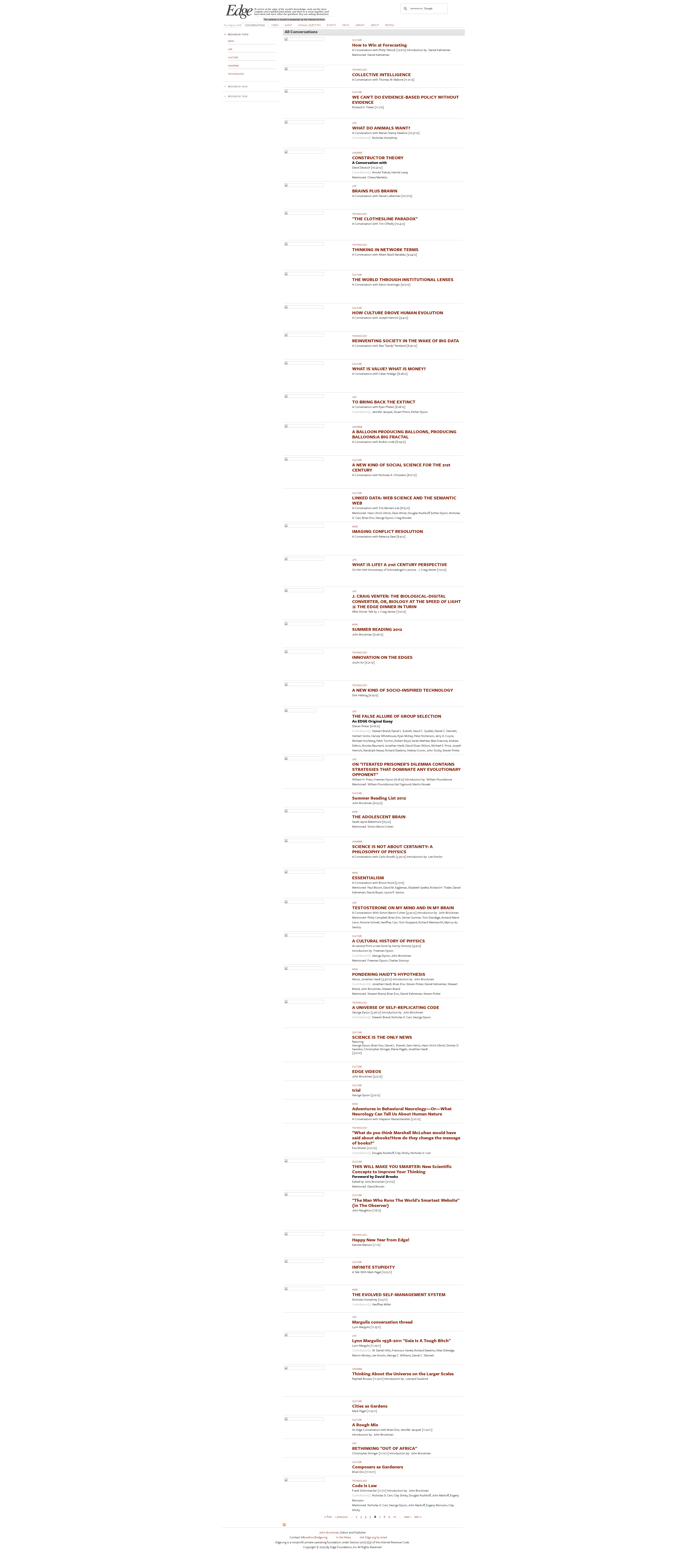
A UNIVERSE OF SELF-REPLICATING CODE (395, 1007)
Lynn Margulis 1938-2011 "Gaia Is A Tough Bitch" (401, 1340)
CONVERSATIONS (255, 25)
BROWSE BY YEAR (238, 86)
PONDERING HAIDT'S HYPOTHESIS (388, 974)
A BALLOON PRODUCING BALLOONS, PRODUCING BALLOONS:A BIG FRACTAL (404, 434)
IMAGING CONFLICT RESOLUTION (387, 531)
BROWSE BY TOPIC (238, 34)
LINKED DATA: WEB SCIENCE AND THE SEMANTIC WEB (404, 500)
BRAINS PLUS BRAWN (374, 191)
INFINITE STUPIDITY (373, 1267)
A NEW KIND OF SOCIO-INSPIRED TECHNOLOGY (402, 690)
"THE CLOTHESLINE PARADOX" (385, 218)
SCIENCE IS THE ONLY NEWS (382, 1037)
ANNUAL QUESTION (309, 25)
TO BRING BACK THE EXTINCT (383, 402)
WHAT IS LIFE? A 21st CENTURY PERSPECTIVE (399, 564)
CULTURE (357, 40)
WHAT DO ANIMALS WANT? (381, 128)
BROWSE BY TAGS (237, 96)
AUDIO (288, 25)
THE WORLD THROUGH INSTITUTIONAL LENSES (402, 279)
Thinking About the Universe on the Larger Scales (403, 1373)
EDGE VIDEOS (366, 1071)
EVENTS (331, 25)
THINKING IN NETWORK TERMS (385, 249)
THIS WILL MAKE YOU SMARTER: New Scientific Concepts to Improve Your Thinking (402, 1169)
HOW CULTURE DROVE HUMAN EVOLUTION (397, 312)
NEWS (345, 25)
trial (356, 1090)
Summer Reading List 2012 (379, 798)
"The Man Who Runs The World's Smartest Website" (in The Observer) (405, 1202)
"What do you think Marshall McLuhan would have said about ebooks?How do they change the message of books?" (406, 1137)
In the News (343, 1537)
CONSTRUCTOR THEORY (378, 157)
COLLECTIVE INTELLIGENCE (381, 74)
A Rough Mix (365, 1424)
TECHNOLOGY (359, 69)
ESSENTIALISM (368, 877)
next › (407, 1516)
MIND (355, 526)
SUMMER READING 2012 (377, 629)
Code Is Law (364, 1485)
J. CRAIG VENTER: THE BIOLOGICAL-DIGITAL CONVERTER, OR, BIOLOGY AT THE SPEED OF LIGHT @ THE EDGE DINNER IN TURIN (406, 601)
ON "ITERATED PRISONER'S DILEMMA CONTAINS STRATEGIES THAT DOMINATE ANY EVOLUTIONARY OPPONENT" (406, 769)
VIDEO (274, 25)
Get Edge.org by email (373, 1537)
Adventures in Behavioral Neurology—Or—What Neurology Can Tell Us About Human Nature (402, 1111)
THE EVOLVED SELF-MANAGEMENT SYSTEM (398, 1294)
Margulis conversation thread (382, 1322)
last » (417, 1516)
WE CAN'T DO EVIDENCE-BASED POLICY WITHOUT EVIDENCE (405, 99)
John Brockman (329, 1532)
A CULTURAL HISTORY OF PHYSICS (388, 941)
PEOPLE (389, 25)
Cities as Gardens (369, 1406)
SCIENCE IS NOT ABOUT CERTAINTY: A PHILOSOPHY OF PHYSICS (392, 849)
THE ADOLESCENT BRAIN (378, 816)
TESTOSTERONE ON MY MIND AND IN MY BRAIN (403, 907)
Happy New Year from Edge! (380, 1240)
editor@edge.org (316, 1537)
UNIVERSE (357, 152)
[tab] (250, 34)
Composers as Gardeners (377, 1467)
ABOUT (375, 25)
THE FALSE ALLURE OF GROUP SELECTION (396, 716)
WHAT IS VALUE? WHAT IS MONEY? (389, 368)
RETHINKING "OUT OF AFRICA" (384, 1448)
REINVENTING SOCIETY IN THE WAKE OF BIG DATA (405, 340)
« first (328, 1516)
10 (394, 1516)
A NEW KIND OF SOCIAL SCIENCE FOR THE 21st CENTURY (401, 467)
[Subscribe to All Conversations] (284, 1525)
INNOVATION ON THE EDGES (382, 657)
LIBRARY (360, 25)
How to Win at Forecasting (379, 45)
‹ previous (341, 1516)
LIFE (354, 123)
